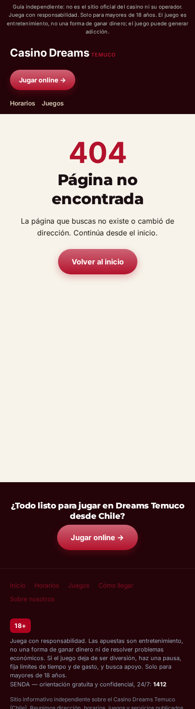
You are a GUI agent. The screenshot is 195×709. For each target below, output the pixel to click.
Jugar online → (42, 80)
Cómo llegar (115, 585)
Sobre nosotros (32, 599)
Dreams (63, 52)
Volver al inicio (98, 261)
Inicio (17, 585)
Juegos (53, 103)
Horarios (22, 103)
